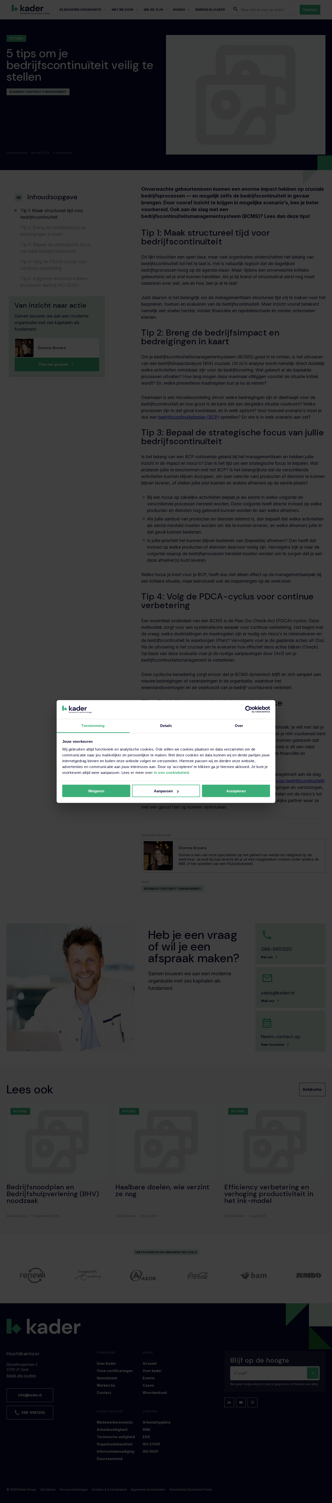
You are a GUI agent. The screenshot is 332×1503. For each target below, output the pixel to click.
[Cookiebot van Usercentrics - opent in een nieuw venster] (248, 709)
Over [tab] (239, 725)
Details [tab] (166, 725)
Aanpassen (163, 791)
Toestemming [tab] (93, 725)
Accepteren (236, 791)
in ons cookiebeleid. (172, 772)
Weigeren (96, 791)
